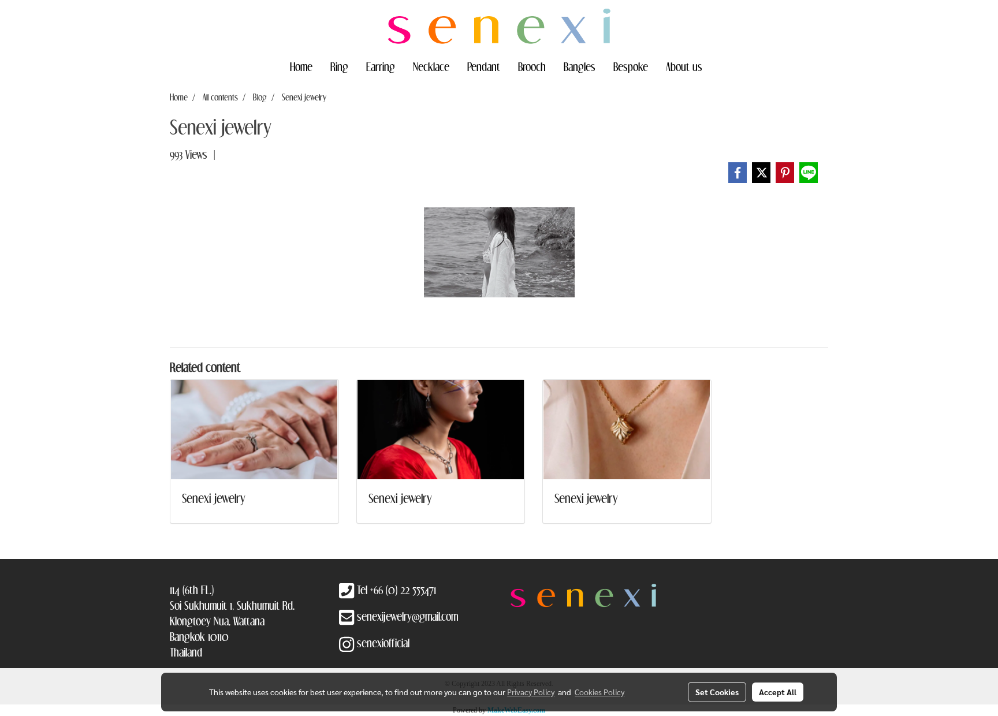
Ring (339, 66)
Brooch (532, 66)
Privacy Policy (530, 692)
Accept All (777, 692)
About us (684, 66)
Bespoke (630, 66)
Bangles (579, 66)
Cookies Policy (599, 692)
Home (301, 66)
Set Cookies (717, 692)
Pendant (483, 66)
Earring (380, 66)
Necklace (431, 66)
